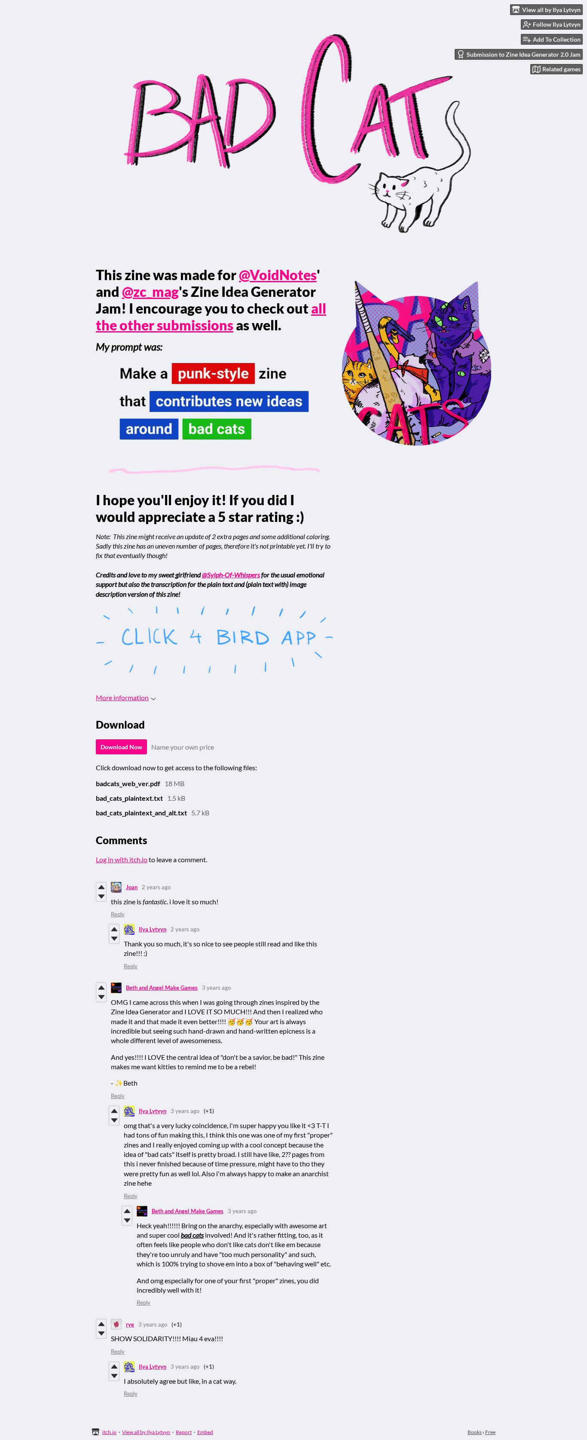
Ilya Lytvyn (152, 929)
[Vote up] (101, 887)
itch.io (109, 1432)
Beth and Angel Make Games (162, 987)
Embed (205, 1432)
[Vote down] (101, 896)
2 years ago (156, 887)
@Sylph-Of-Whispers (231, 575)
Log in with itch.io (121, 859)
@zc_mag (150, 291)
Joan (132, 887)
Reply (118, 914)
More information (122, 697)
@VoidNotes (278, 274)
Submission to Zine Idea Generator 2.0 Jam (524, 54)
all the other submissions (211, 316)
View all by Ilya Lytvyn (146, 1432)
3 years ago (216, 987)
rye (130, 1324)
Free (490, 1432)
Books (475, 1432)
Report (184, 1432)
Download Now (121, 747)
